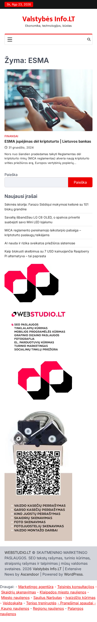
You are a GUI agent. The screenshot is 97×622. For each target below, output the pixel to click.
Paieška (11, 174)
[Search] (88, 39)
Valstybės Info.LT (48, 19)
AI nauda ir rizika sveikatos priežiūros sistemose (40, 243)
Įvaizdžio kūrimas (80, 597)
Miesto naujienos (15, 597)
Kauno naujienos (15, 608)
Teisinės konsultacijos (75, 586)
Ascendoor (30, 574)
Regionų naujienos (48, 608)
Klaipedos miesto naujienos (63, 592)
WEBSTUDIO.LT (18, 552)
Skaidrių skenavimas (18, 592)
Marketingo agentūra (35, 586)
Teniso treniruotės (41, 603)
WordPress (73, 574)
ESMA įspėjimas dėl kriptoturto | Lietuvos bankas (48, 141)
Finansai (11, 136)
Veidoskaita (12, 603)
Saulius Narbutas (47, 597)
